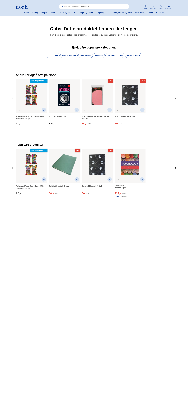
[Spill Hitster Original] (64, 93)
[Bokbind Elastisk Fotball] (130, 93)
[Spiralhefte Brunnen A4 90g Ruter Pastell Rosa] (163, 94)
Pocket (117, 196)
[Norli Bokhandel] (22, 7)
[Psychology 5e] (130, 163)
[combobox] (94, 6)
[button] (153, 7)
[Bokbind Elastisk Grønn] (64, 163)
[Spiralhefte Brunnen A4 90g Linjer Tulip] (163, 164)
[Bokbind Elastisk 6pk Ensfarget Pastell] (97, 93)
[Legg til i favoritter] (19, 110)
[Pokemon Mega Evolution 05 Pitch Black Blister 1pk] (31, 93)
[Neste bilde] (175, 98)
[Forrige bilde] (12, 98)
